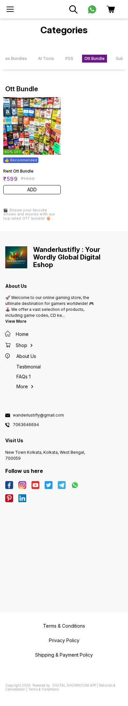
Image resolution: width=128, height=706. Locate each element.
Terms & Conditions (43, 689)
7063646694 (26, 424)
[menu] (10, 9)
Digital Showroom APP (74, 685)
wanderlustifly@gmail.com (38, 415)
